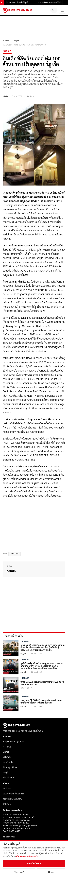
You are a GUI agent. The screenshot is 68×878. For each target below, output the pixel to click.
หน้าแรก (6, 40)
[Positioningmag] (17, 10)
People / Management (13, 741)
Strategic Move (10, 767)
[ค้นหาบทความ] (53, 10)
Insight (16, 40)
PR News (7, 747)
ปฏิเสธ (51, 872)
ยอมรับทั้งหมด (34, 863)
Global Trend (9, 777)
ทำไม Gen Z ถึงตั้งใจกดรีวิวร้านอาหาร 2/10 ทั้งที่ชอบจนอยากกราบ (42, 683)
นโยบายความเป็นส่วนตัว (13, 794)
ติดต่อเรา (7, 788)
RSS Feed (7, 804)
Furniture (14, 553)
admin (5, 96)
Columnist (7, 757)
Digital (6, 752)
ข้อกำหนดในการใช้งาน (12, 799)
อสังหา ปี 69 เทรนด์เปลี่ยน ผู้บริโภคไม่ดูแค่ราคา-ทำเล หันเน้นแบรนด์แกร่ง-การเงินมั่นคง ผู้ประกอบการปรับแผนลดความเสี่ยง (42, 647)
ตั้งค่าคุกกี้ (19, 872)
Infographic (8, 762)
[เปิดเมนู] (62, 10)
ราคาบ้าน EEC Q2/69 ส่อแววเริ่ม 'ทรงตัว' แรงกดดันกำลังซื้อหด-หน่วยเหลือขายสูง (41, 701)
